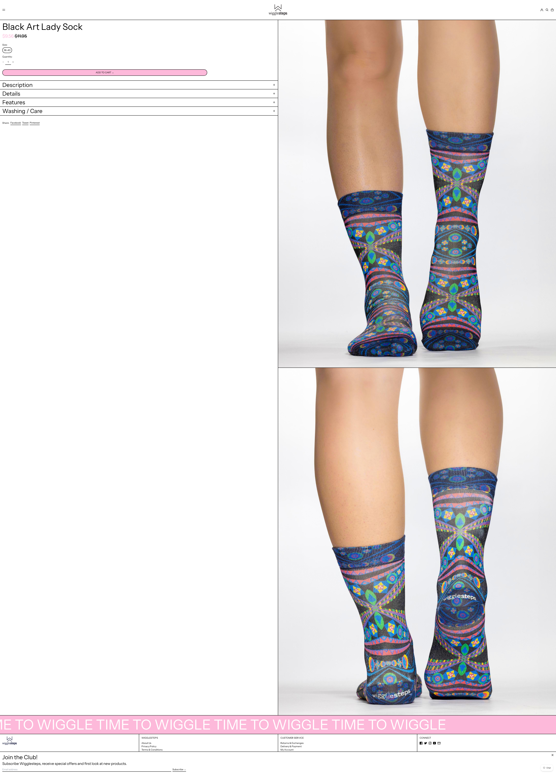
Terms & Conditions (152, 749)
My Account (286, 749)
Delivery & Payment (291, 746)
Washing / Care (22, 111)
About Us (146, 743)
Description (17, 85)
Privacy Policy (148, 746)
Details (11, 94)
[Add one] (13, 62)
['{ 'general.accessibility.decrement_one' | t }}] (3, 62)
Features (13, 102)
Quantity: (7, 56)
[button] (547, 9)
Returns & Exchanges (292, 743)
